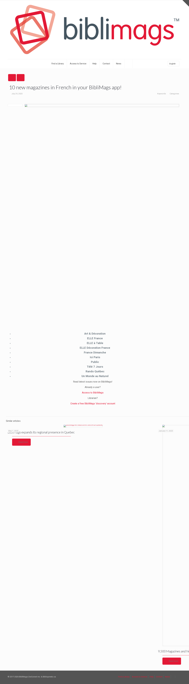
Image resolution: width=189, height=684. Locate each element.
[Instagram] (136, 63)
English (172, 64)
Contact (159, 677)
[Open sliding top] (185, 3)
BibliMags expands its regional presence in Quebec (41, 432)
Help (152, 677)
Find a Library (123, 677)
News (167, 677)
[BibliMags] (94, 29)
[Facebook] (128, 63)
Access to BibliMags (93, 392)
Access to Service (139, 677)
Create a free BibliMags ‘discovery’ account (92, 403)
